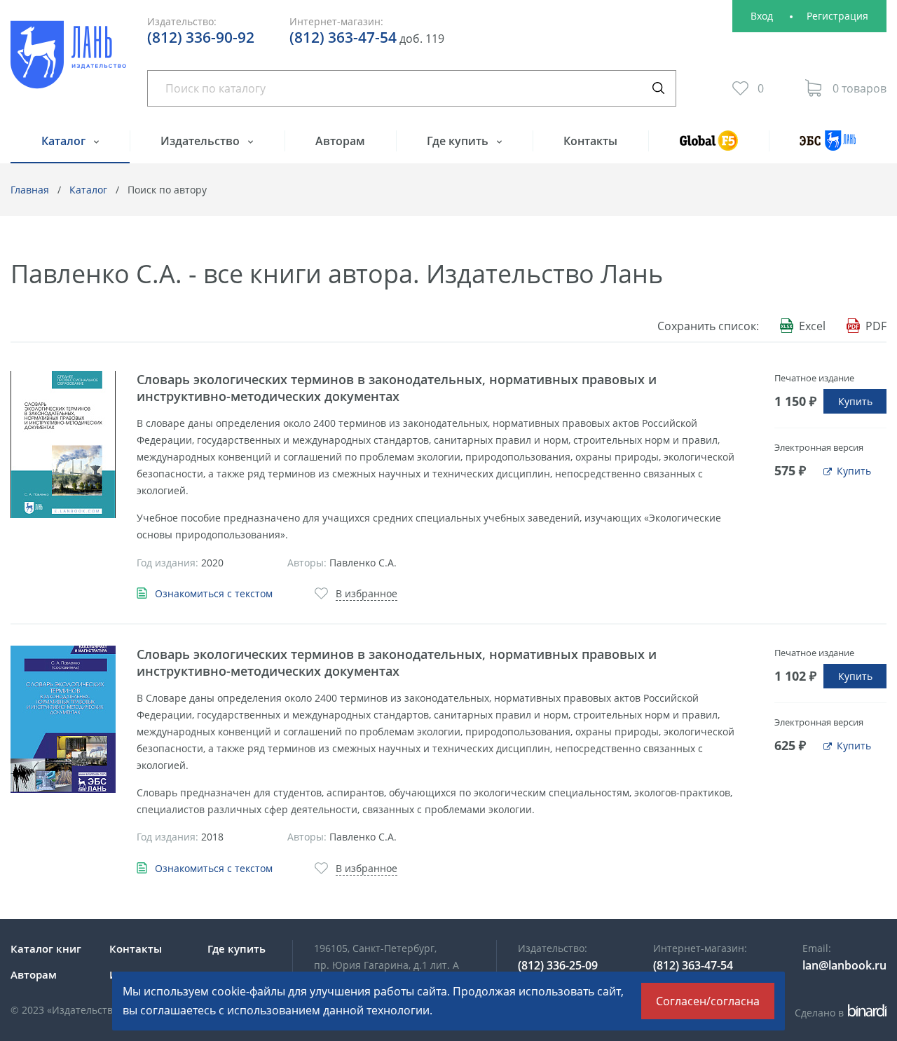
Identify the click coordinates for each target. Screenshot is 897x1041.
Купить (855, 401)
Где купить (459, 141)
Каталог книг (46, 948)
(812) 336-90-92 (200, 37)
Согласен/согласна (708, 1001)
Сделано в (838, 1012)
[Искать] (658, 88)
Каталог (64, 141)
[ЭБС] (827, 146)
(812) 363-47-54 (343, 37)
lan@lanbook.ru (844, 965)
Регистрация (837, 15)
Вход (762, 15)
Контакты (590, 141)
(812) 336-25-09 (558, 965)
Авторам (340, 141)
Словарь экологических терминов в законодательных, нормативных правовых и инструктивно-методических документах (397, 387)
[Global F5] (708, 146)
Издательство (201, 141)
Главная (30, 189)
